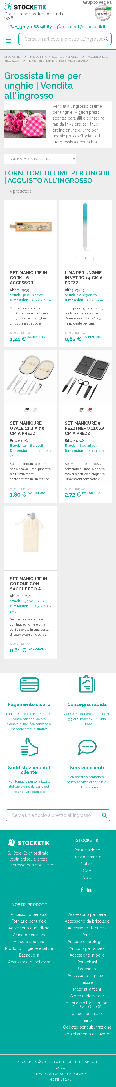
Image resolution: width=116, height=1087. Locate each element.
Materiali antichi (87, 989)
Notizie (87, 864)
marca (87, 1020)
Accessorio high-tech (87, 976)
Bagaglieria (29, 955)
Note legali (61, 1079)
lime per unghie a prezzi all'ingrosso (58, 60)
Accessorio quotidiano (29, 928)
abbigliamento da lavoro (87, 1034)
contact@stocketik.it (84, 26)
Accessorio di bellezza (29, 962)
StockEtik (12, 56)
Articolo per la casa (87, 948)
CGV (87, 870)
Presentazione (87, 850)
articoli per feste (87, 1014)
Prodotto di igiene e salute (29, 948)
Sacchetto (87, 969)
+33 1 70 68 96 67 (33, 26)
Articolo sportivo (29, 942)
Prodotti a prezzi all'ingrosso (54, 56)
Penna (87, 935)
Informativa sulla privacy (61, 1073)
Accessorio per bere (87, 914)
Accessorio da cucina (87, 928)
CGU (87, 877)
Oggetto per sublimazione (87, 1027)
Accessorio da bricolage (87, 921)
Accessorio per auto (29, 914)
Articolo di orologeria (87, 942)
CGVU (61, 1067)
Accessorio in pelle (87, 955)
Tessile (87, 982)
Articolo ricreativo (29, 935)
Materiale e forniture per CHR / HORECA (87, 1005)
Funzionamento (87, 857)
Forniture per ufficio (29, 921)
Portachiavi (87, 962)
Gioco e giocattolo (87, 996)
